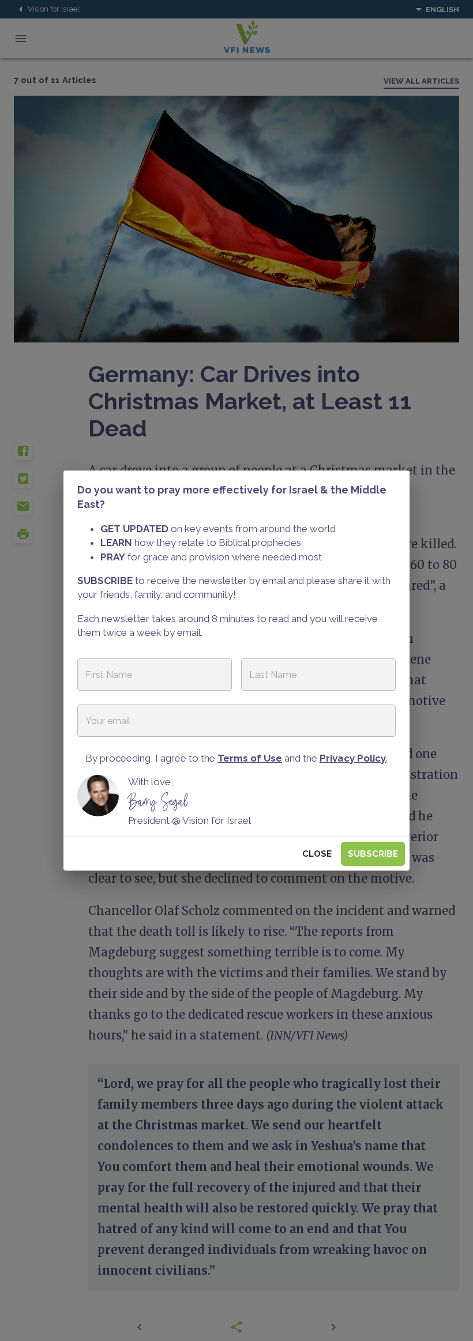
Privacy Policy (353, 758)
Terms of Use (249, 758)
